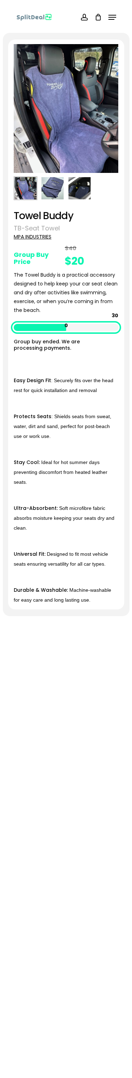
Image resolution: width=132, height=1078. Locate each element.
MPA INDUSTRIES (32, 236)
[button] (112, 17)
